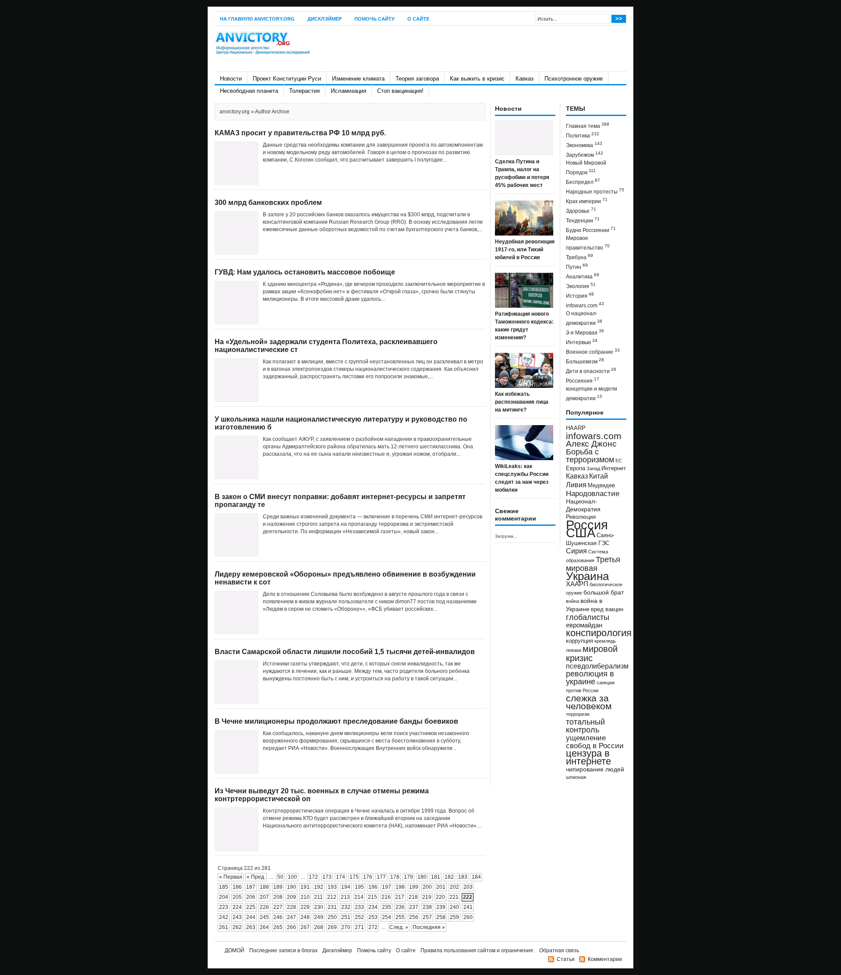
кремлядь (605, 641)
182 (449, 877)
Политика (582, 135)
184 (476, 877)
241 (468, 907)
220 (440, 897)
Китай (598, 476)
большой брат (603, 592)
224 (237, 907)
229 (305, 907)
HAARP (576, 428)
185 (223, 887)
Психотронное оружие (573, 78)
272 (373, 927)
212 (331, 897)
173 (327, 877)
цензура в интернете (588, 757)
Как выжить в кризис (477, 78)
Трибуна (579, 256)
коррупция (579, 641)
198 (400, 887)
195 (359, 887)
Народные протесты (595, 191)
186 (237, 887)
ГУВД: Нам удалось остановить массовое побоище (305, 272)
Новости (231, 78)
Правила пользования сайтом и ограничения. (477, 950)
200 (427, 887)
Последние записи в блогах (283, 950)
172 (313, 877)
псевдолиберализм (597, 666)
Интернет (613, 468)
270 (345, 927)
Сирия (576, 551)
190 (291, 887)
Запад (593, 468)
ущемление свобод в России (595, 741)
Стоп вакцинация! (400, 91)
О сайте (418, 18)
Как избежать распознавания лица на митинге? (521, 402)
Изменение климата (358, 78)
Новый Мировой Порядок (586, 168)
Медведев (601, 485)
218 (413, 897)
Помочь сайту (374, 18)
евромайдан (584, 625)
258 (440, 917)
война (572, 601)
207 (264, 897)
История (580, 295)
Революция (581, 517)
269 (332, 927)
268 (318, 927)
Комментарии (605, 959)
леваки (573, 650)
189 (278, 887)
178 (394, 877)
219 (426, 897)
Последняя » (429, 927)
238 (427, 907)
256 (413, 917)
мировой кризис (592, 653)
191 (305, 887)
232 (345, 907)
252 (359, 917)
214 (359, 897)
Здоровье (581, 210)
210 (305, 897)
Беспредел (583, 181)
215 (372, 897)
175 (354, 877)
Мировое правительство (588, 243)
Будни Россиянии (591, 229)
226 (264, 907)
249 (318, 917)
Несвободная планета (249, 91)
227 (278, 907)
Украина (587, 576)
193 (332, 887)
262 (237, 927)
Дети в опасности (591, 370)
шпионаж (576, 777)
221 (454, 897)
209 (291, 897)
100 (292, 877)
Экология (581, 285)
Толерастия (304, 91)
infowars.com (585, 305)
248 (305, 917)
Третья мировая (593, 564)
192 (318, 887)
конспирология (599, 632)
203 (468, 887)
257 (427, 917)
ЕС (618, 460)
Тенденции (583, 220)
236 (400, 907)
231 (332, 907)
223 (223, 907)
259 (454, 917)
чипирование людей (595, 769)
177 (381, 877)
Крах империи (587, 200)
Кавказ (525, 78)
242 (223, 917)
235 (386, 907)
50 (280, 877)
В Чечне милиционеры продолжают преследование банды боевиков (336, 721)
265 (278, 927)
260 (468, 917)
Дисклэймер (324, 18)
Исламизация (348, 91)
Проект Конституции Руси (287, 78)
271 (359, 927)
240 (454, 907)
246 (278, 917)
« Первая (230, 877)
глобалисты (587, 617)
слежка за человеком (588, 702)
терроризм (578, 714)
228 (291, 907)
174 (340, 877)
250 (332, 917)
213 (345, 897)
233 (359, 907)
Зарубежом (584, 154)
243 (237, 917)
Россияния (582, 380)
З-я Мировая (585, 332)
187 (250, 887)
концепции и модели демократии (591, 393)
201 (440, 887)
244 (250, 917)
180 (422, 877)
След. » (398, 927)
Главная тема (587, 125)
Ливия (576, 485)
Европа (575, 468)
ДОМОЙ (234, 950)
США (580, 532)
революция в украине (590, 677)
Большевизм (585, 361)
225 (250, 907)
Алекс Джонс (591, 443)
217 (399, 897)
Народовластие (592, 493)
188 (264, 887)
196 (373, 887)
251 (345, 917)
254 (386, 917)
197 (386, 887)
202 (454, 887)
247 (291, 917)
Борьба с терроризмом (590, 455)
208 (278, 897)
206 (250, 897)
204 (223, 897)
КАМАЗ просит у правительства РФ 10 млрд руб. (300, 133)
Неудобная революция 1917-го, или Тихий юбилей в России (525, 249)
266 (291, 927)
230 (318, 907)
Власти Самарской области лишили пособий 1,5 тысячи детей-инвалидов (345, 651)
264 (264, 927)
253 (373, 917)
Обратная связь (559, 950)
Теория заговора (417, 78)
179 (408, 877)
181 (435, 877)
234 (373, 907)
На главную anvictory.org (257, 18)
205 (237, 897)
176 (367, 877)
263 (250, 927)
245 (264, 917)
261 (223, 927)
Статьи (566, 959)
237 (413, 907)
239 (440, 907)
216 (386, 897)
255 (400, 917)
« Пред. (256, 877)
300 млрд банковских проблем (268, 202)
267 (305, 927)
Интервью (581, 341)
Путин (577, 266)
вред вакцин (607, 609)
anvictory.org (234, 112)
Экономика (584, 144)
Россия (587, 524)
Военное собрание (593, 351)
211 (318, 897)
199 (413, 887)
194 (345, 887)
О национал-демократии (584, 318)
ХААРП (577, 584)
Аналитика (582, 276)
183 (462, 877)
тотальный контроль (585, 726)
